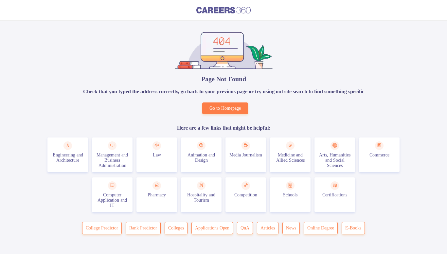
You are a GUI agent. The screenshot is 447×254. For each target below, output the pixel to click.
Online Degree (320, 228)
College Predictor (102, 228)
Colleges (176, 228)
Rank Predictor (143, 228)
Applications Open (212, 228)
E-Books (353, 228)
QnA (245, 228)
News (291, 228)
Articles (267, 228)
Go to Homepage (225, 108)
